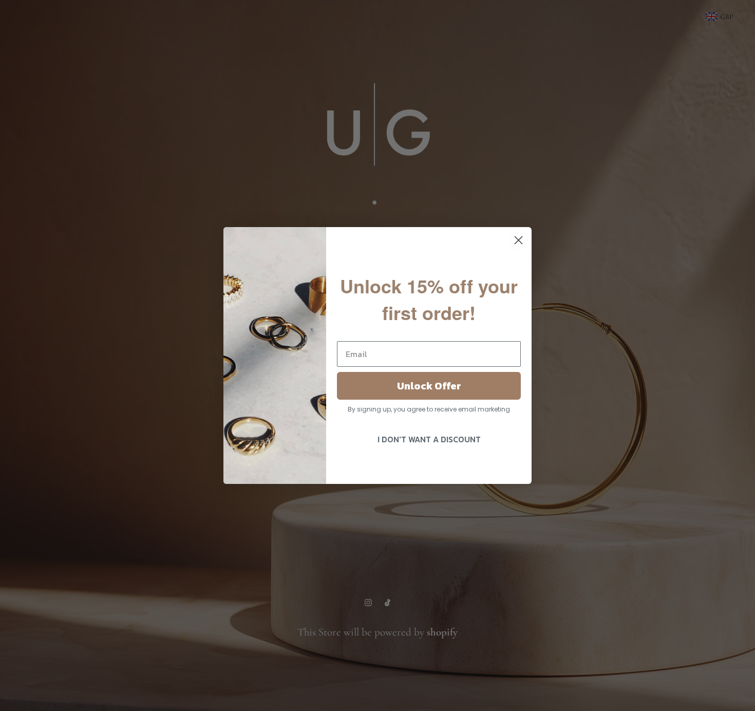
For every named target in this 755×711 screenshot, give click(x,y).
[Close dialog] (518, 240)
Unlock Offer (429, 386)
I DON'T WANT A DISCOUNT (429, 439)
